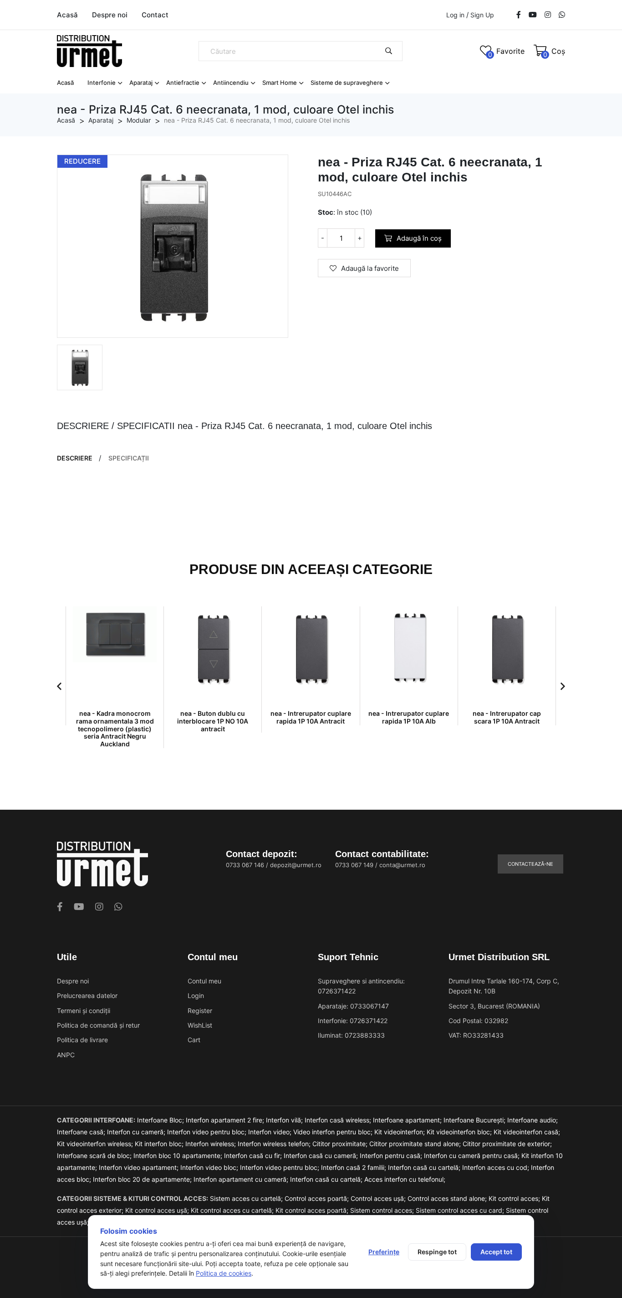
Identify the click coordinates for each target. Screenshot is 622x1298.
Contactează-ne (530, 864)
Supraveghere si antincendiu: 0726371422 (361, 986)
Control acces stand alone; (448, 1198)
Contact (155, 14)
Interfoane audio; (532, 1120)
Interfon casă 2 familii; (354, 1167)
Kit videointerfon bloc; (460, 1132)
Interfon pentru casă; (392, 1155)
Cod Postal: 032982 (478, 1020)
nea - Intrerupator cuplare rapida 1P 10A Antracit (310, 717)
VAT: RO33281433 (476, 1035)
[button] (59, 686)
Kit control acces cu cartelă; (233, 1210)
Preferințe (383, 1252)
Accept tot (496, 1252)
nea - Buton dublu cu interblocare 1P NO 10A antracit (212, 721)
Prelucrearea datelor (87, 995)
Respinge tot (437, 1252)
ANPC (66, 1055)
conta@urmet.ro (402, 865)
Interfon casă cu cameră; (322, 1155)
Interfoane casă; (82, 1132)
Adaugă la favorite (370, 268)
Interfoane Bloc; (161, 1120)
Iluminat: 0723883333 (351, 1035)
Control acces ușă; (379, 1198)
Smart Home (279, 82)
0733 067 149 (354, 865)
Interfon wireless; (211, 1144)
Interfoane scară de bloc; (95, 1155)
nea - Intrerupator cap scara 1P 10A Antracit (507, 717)
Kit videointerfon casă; (527, 1132)
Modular (139, 120)
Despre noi (109, 14)
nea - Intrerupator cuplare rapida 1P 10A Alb (408, 717)
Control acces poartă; (318, 1198)
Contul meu (204, 981)
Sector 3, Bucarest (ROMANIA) (494, 1006)
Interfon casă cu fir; (254, 1155)
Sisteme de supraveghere (347, 82)
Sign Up (482, 15)
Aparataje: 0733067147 (353, 1006)
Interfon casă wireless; (339, 1120)
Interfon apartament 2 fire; (226, 1120)
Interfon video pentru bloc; (207, 1132)
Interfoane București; (475, 1120)
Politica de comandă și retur (98, 1025)
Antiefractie (182, 82)
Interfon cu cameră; (137, 1132)
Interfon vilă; (285, 1120)
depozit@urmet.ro (295, 865)
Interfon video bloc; (210, 1167)
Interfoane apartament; (408, 1120)
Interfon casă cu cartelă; (425, 1167)
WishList (200, 1025)
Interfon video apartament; (139, 1167)
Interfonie (101, 82)
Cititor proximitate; (340, 1144)
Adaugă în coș (419, 238)
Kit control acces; (515, 1198)
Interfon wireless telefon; (275, 1144)
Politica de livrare (82, 1040)
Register (200, 1010)
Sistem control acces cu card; (461, 1210)
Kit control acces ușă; (158, 1210)
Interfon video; (270, 1132)
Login (196, 995)
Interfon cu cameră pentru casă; (472, 1155)
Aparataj (141, 82)
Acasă (67, 14)
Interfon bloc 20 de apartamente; (143, 1179)
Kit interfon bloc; (160, 1144)
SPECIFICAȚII (128, 458)
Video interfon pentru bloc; (333, 1132)
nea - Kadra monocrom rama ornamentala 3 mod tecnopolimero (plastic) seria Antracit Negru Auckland (115, 728)
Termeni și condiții (83, 1010)
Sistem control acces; (383, 1210)
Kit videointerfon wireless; (96, 1144)
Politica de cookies (223, 1273)
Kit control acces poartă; (312, 1210)
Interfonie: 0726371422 (352, 1020)
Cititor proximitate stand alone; (416, 1144)
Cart (194, 1040)
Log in (455, 15)
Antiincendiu (231, 82)
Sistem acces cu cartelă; (247, 1198)
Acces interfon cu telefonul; (404, 1179)
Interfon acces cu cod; (496, 1167)
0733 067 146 (245, 865)
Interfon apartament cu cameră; (242, 1179)
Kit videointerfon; (400, 1132)
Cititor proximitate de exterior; (507, 1144)
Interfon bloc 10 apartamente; (178, 1155)
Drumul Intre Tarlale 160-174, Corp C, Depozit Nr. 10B (504, 986)
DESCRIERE (74, 458)
